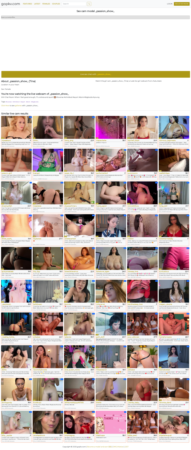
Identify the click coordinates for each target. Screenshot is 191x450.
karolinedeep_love (135, 304)
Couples (56, 4)
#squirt (22, 102)
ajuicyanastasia (7, 271)
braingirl (36, 173)
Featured (27, 4)
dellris (4, 370)
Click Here (5, 106)
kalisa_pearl (132, 435)
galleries (18, 106)
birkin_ (35, 140)
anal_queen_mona (72, 370)
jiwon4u (68, 304)
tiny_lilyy (36, 271)
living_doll (163, 206)
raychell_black (133, 140)
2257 (127, 447)
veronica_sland (165, 402)
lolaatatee (37, 206)
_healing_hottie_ (8, 337)
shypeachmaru (71, 206)
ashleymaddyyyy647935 (74, 402)
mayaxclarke (101, 140)
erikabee (36, 337)
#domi (28, 102)
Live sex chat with (95, 74)
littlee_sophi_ (7, 239)
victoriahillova (133, 206)
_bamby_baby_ (134, 402)
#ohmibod (16, 102)
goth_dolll (100, 337)
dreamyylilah (7, 206)
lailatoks (68, 337)
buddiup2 (37, 402)
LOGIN (169, 4)
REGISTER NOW (181, 4)
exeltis (98, 402)
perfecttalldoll (102, 173)
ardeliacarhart (70, 239)
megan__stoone (165, 304)
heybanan (37, 239)
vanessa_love (133, 271)
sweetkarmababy (166, 239)
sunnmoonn (133, 173)
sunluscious (164, 271)
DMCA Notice (118, 447)
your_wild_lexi (133, 337)
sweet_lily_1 (69, 173)
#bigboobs (34, 102)
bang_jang (69, 140)
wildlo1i (130, 239)
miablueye (100, 435)
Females (46, 4)
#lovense (9, 102)
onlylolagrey (70, 435)
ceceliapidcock (39, 435)
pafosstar (131, 370)
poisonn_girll (7, 173)
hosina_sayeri (101, 206)
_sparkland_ (6, 304)
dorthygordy (7, 402)
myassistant (6, 140)
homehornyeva (165, 337)
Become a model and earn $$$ (99, 447)
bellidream (37, 304)
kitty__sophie (7, 435)
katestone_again (102, 271)
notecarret (100, 304)
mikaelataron (101, 370)
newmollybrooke (40, 370)
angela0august (165, 435)
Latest (37, 4)
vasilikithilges (164, 173)
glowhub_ (100, 239)
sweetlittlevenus (71, 271)
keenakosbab (164, 370)
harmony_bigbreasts (167, 140)
